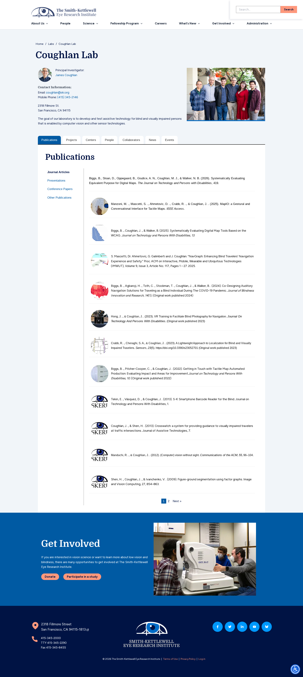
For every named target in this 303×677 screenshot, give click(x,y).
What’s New (187, 23)
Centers (91, 140)
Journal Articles (58, 172)
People (65, 23)
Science (89, 23)
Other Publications (59, 197)
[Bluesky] (267, 627)
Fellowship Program (124, 23)
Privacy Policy (188, 658)
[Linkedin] (242, 627)
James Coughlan (66, 75)
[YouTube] (254, 627)
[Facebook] (218, 627)
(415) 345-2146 (67, 97)
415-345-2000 (51, 638)
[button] (46, 23)
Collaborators (131, 140)
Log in (201, 658)
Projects (71, 140)
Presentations (56, 180)
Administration (257, 23)
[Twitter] (230, 627)
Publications (49, 140)
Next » (177, 501)
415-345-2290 (57, 642)
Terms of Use (170, 658)
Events (169, 140)
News (152, 140)
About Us (37, 23)
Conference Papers (60, 189)
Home (39, 44)
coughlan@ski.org (57, 92)
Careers (161, 23)
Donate (50, 576)
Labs (51, 44)
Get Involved (221, 23)
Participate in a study (82, 576)
